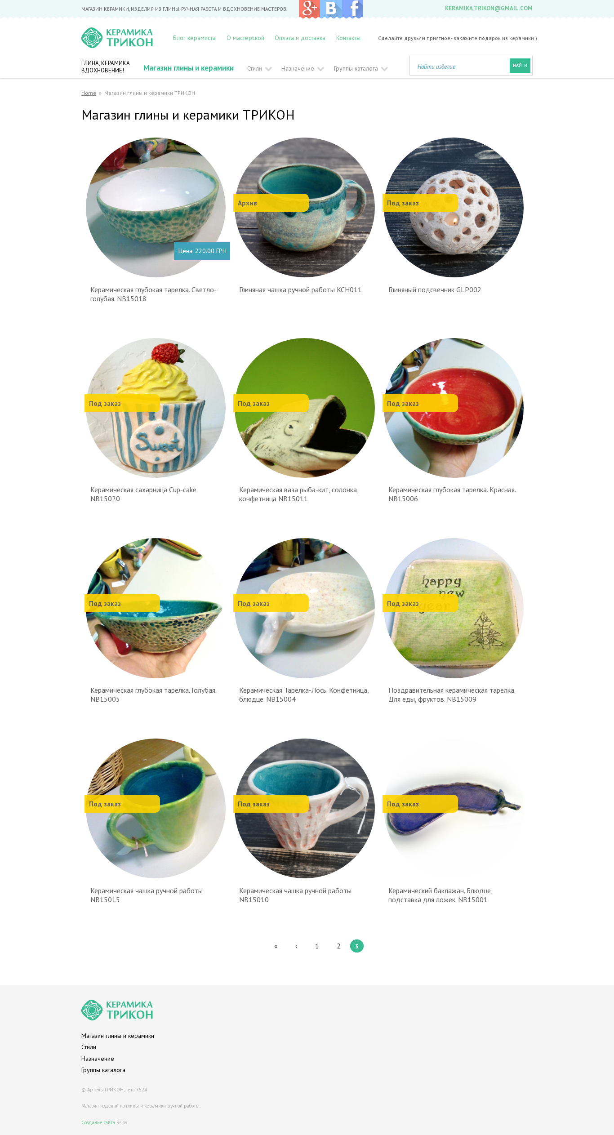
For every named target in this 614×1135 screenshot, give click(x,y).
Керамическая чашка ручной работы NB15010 (295, 895)
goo (309, 9)
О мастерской (245, 38)
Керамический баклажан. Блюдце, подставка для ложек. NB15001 (440, 895)
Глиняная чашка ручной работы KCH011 (300, 289)
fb (352, 9)
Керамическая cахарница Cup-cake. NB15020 (143, 494)
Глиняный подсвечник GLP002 (434, 289)
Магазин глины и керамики (188, 68)
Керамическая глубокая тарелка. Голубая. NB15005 (153, 694)
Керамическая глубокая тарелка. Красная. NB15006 (452, 494)
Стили (254, 68)
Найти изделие (436, 67)
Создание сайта (98, 1122)
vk (331, 9)
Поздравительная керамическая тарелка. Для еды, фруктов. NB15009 (451, 694)
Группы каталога (356, 68)
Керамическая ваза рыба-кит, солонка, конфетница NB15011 (298, 494)
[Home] (124, 37)
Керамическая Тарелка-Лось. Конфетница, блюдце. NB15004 (304, 694)
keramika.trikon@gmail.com (489, 8)
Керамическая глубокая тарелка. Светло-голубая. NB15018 (153, 294)
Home (88, 92)
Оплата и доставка (300, 38)
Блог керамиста (194, 38)
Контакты (348, 38)
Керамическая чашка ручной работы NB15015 (146, 895)
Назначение (297, 68)
